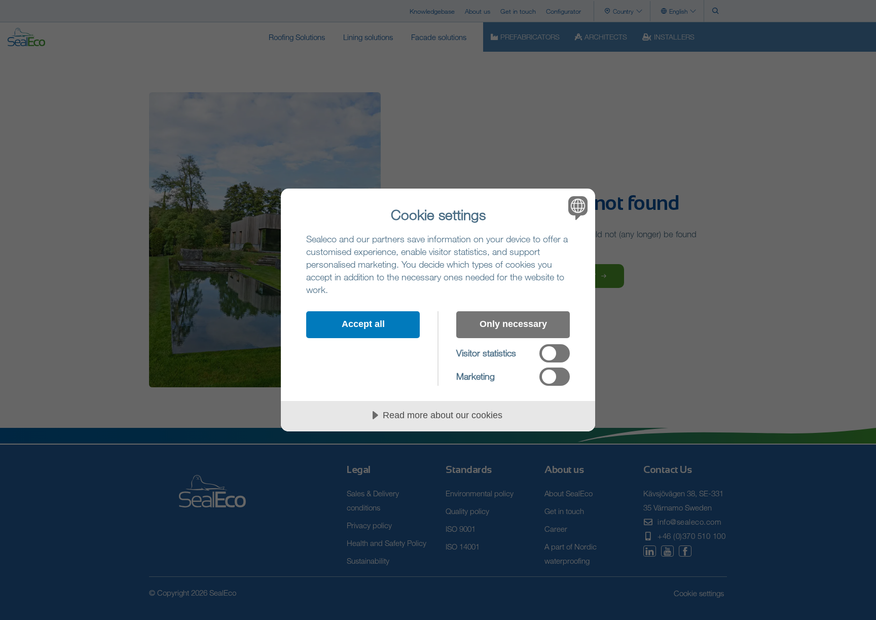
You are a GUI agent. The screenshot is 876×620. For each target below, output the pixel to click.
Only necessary (513, 324)
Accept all (363, 324)
